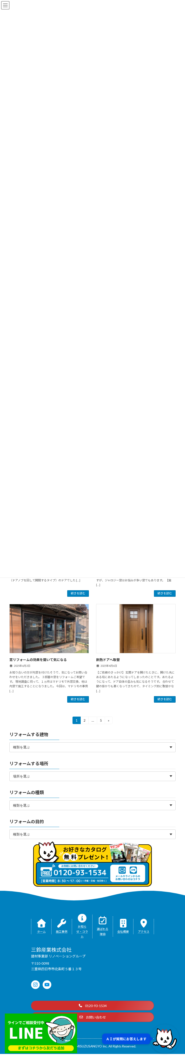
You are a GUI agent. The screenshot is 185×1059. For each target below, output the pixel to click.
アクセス (143, 931)
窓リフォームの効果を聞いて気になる (38, 660)
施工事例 (61, 931)
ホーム (41, 931)
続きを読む (78, 593)
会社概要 (123, 931)
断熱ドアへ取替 (108, 660)
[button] (92, 1005)
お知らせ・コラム (82, 931)
